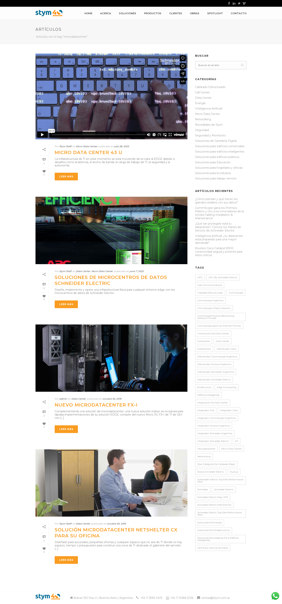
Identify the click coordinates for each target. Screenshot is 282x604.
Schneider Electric (223, 489)
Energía (200, 103)
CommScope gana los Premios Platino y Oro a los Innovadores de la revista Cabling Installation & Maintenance (219, 213)
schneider (202, 489)
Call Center (202, 92)
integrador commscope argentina (216, 417)
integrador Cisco (229, 410)
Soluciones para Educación (213, 162)
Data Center (83, 271)
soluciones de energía (209, 522)
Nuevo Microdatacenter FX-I (96, 405)
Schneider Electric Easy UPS (212, 497)
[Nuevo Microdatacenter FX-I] (111, 358)
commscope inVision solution (214, 308)
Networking (203, 119)
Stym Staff (65, 146)
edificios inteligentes (208, 394)
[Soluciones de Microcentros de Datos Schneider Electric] (111, 230)
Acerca (105, 13)
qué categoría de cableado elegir (216, 464)
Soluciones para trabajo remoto (216, 178)
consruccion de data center (213, 333)
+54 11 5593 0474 (151, 598)
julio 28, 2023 (121, 146)
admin (63, 398)
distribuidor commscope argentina (217, 356)
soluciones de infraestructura (213, 530)
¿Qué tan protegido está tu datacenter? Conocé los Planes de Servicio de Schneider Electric (218, 227)
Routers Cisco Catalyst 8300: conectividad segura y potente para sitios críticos (218, 251)
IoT (236, 441)
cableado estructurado (210, 292)
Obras (194, 13)
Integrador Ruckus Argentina (213, 425)
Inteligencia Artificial (208, 108)
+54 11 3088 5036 (181, 598)
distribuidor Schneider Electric (214, 379)
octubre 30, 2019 (112, 398)
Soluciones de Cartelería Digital (216, 141)
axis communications (209, 285)
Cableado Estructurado (210, 87)
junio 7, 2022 (137, 271)
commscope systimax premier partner (219, 325)
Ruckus (234, 471)
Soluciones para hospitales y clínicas (218, 167)
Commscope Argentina (210, 300)
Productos (152, 13)
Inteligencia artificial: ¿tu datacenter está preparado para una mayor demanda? (219, 239)
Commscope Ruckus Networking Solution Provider (215, 316)
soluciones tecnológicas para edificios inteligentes (218, 539)
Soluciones (127, 13)
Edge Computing (226, 387)
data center (222, 341)
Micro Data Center (86, 146)
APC (200, 277)
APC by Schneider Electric (223, 277)
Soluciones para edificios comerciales (219, 146)
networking (204, 456)
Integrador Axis (205, 410)
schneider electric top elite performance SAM (219, 513)
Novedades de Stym (209, 124)
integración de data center (212, 402)
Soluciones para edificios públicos (217, 157)
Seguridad (202, 130)
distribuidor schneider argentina (215, 371)
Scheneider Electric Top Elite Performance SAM (220, 480)
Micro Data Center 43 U (88, 152)
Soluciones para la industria (213, 173)
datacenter (203, 341)
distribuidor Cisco (226, 348)
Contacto (239, 13)
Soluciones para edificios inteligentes (219, 151)
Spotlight (215, 13)
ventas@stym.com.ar (215, 598)
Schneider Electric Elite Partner (214, 504)
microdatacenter (206, 448)
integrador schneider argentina (214, 433)
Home (88, 13)
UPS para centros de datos (212, 547)
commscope (236, 292)
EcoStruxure (204, 387)
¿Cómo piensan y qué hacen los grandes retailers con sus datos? (216, 200)
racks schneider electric (210, 471)
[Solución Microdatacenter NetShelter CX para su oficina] (111, 483)
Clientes (175, 13)
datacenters (204, 348)
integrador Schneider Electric (213, 441)
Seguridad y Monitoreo (210, 135)
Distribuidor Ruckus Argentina (214, 364)
